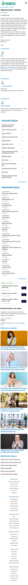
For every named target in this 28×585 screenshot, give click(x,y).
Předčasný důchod (14, 505)
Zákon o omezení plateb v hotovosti (11, 241)
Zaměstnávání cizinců (14, 527)
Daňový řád (4, 229)
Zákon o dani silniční (7, 223)
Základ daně (14, 551)
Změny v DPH (14, 490)
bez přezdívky (4, 12)
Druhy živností (14, 536)
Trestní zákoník (6, 217)
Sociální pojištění (14, 499)
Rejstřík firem (14, 580)
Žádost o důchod (14, 503)
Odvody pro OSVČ (14, 484)
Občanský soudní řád (7, 255)
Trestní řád (4, 261)
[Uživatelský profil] (2, 54)
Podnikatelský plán (14, 538)
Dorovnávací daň (14, 486)
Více (24, 288)
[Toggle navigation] (26, 3)
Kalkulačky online (14, 569)
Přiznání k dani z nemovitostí (8, 471)
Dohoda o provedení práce (14, 481)
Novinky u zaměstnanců (14, 525)
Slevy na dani (14, 556)
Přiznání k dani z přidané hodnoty (9, 465)
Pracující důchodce (14, 510)
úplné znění (4, 195)
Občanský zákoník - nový (8, 199)
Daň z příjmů (14, 554)
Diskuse (12, 7)
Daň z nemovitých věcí (14, 488)
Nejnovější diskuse (10, 120)
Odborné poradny (14, 578)
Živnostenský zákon (7, 205)
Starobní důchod (14, 501)
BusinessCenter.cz (5, 7)
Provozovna (14, 541)
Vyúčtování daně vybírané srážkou (9, 474)
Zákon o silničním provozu (8, 273)
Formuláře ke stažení (14, 576)
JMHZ (14, 516)
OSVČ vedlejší (14, 545)
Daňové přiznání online (14, 563)
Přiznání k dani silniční (6, 468)
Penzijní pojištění (14, 508)
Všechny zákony (22, 278)
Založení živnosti (14, 534)
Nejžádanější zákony (11, 187)
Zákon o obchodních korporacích (10, 211)
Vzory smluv (14, 573)
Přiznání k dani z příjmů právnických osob (11, 462)
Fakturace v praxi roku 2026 (9, 293)
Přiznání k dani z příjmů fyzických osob (10, 459)
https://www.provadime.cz (9, 67)
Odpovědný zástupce (14, 543)
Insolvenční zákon (6, 267)
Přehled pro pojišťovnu (14, 560)
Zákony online (14, 571)
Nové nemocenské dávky (14, 523)
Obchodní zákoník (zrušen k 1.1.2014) (11, 235)
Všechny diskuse (22, 181)
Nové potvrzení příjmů (14, 519)
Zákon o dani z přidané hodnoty (9, 193)
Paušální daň (14, 493)
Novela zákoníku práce (14, 521)
